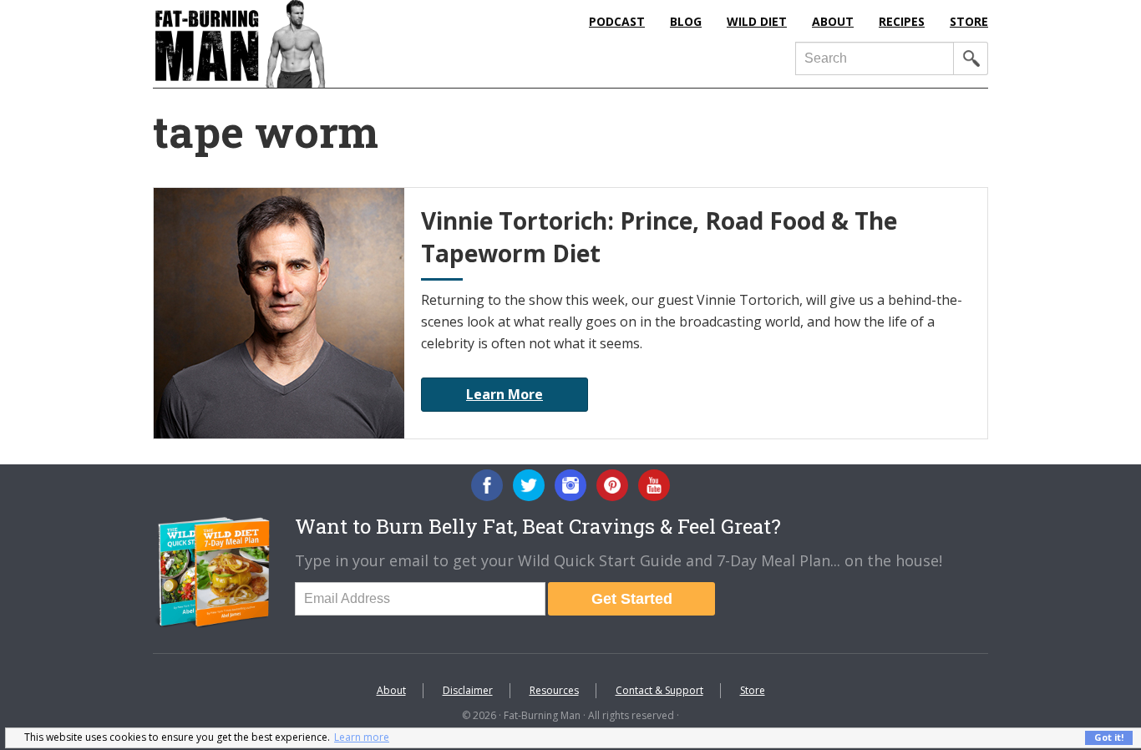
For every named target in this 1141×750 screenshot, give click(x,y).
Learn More (504, 394)
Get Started (631, 598)
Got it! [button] (1108, 737)
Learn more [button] (361, 737)
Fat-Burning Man (307, 44)
